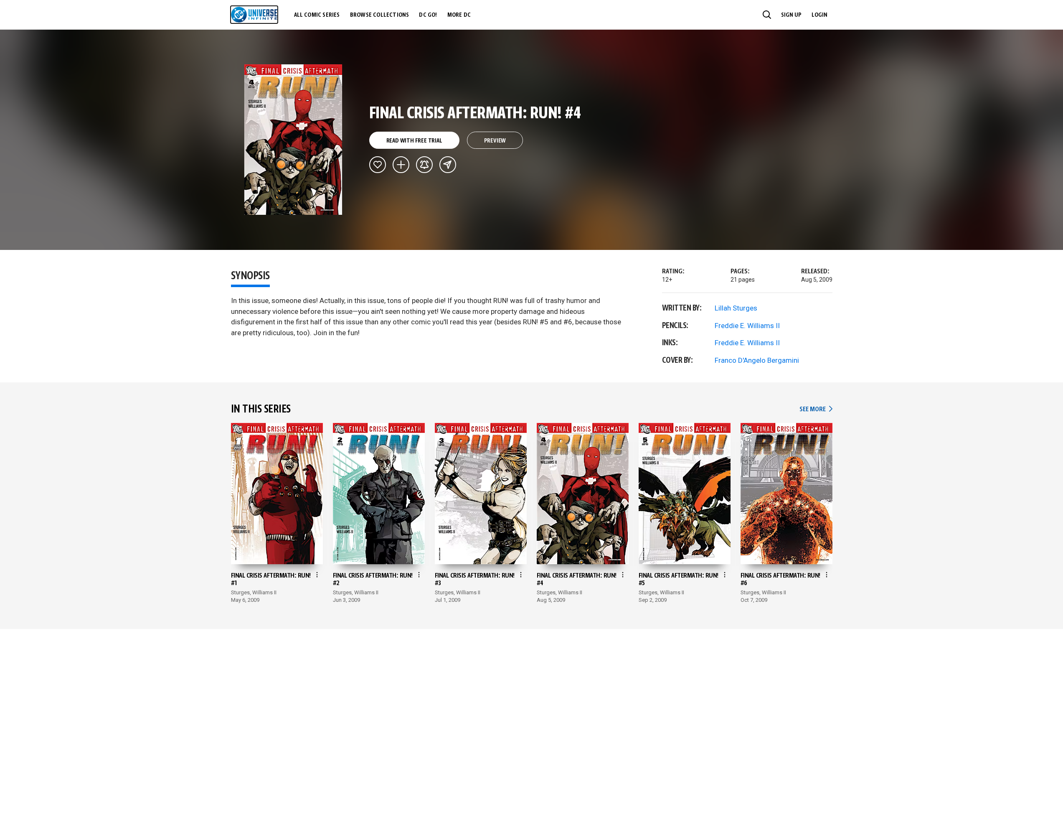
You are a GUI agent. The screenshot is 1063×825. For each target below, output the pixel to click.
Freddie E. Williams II (747, 325)
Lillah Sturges (736, 308)
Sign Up (791, 15)
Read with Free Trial (414, 141)
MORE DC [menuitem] (459, 15)
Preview (495, 141)
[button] (767, 15)
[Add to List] (401, 164)
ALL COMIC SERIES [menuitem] (317, 15)
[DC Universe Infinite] (254, 14)
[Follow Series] (424, 164)
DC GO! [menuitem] (428, 15)
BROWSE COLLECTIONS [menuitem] (379, 15)
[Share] (447, 164)
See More (815, 409)
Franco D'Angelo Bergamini (757, 360)
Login (819, 15)
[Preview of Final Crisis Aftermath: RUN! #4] (293, 139)
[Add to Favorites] (377, 164)
